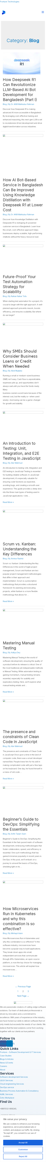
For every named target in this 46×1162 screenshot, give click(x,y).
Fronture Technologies (9, 2)
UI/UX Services (6, 1080)
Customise (23, 1149)
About (2, 1070)
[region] (23, 1138)
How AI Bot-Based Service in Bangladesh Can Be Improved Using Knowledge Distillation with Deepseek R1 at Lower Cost (23, 195)
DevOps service (7, 1087)
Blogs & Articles (7, 1059)
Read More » (8, 502)
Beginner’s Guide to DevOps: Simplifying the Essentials (21, 824)
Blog (5, 104)
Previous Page (23, 986)
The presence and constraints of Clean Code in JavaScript (21, 736)
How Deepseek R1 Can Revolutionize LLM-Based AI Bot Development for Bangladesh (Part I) (20, 89)
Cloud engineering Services (12, 1084)
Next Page (23, 996)
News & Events (6, 1063)
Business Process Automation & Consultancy (19, 1091)
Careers (3, 1066)
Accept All (23, 1142)
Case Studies (6, 1056)
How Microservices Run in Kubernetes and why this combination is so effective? (20, 918)
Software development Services (14, 1077)
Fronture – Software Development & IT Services (20, 1052)
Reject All (23, 1156)
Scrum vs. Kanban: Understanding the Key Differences (19, 549)
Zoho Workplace (7, 1098)
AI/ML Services (6, 1094)
